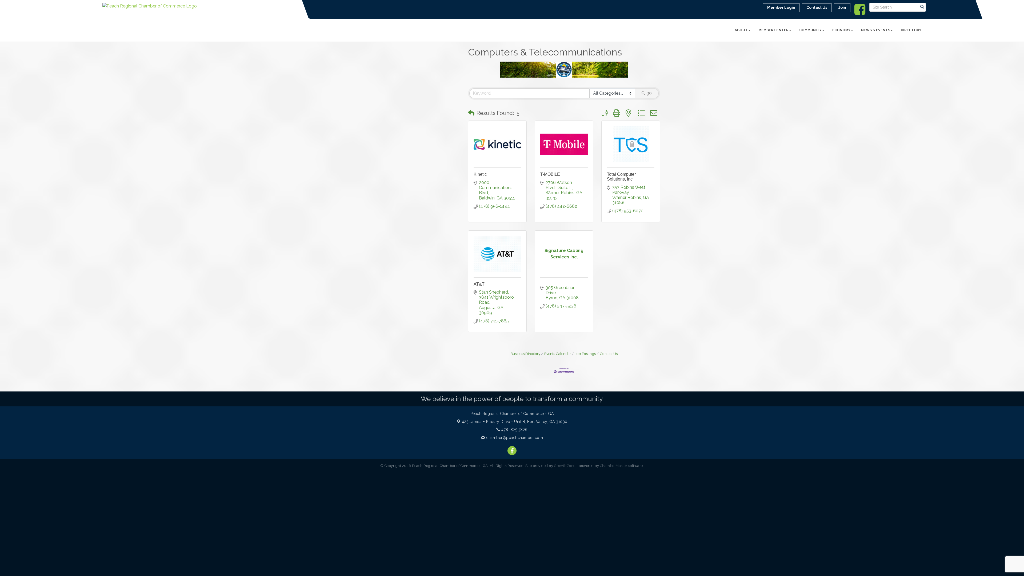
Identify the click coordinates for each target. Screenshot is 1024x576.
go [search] (649, 92)
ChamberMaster (613, 466)
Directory (911, 30)
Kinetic (480, 174)
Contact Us (609, 353)
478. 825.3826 (514, 429)
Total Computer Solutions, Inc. (621, 176)
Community (810, 30)
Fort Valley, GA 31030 (514, 421)
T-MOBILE (550, 174)
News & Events (875, 30)
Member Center (773, 30)
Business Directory (525, 353)
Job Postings (585, 353)
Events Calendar (557, 353)
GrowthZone (564, 466)
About (741, 30)
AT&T (479, 284)
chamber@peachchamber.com (514, 437)
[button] (471, 113)
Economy (841, 30)
